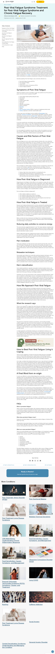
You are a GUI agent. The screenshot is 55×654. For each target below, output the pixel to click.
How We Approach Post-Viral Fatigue (7, 39)
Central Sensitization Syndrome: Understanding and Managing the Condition (14, 645)
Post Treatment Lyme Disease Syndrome (13, 519)
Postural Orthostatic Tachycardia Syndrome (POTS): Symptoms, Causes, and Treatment (13, 584)
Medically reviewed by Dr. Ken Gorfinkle (28, 16)
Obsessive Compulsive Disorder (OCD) (41, 561)
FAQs (3, 46)
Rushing (5, 604)
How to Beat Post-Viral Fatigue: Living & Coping (8, 42)
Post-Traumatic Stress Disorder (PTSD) (13, 499)
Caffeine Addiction (36, 604)
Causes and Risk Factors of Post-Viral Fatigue (8, 30)
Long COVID (33, 580)
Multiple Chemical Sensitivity (39, 517)
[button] (4, 2)
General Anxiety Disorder (38, 642)
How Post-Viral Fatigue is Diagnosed (7, 33)
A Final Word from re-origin (7, 45)
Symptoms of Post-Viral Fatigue (8, 28)
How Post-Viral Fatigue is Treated (7, 36)
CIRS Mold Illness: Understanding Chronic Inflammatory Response (11, 540)
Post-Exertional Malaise (37, 499)
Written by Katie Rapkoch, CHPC (10, 16)
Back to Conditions (7, 4)
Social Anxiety (34, 622)
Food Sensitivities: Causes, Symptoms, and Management (40, 540)
